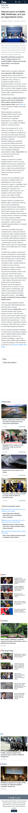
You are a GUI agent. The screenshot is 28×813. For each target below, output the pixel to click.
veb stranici (15, 344)
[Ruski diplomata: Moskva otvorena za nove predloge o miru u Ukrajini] (14, 510)
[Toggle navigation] (25, 1)
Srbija (3, 7)
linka (21, 104)
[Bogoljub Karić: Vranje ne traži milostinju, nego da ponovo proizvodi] (14, 436)
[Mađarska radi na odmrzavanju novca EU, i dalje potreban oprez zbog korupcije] (14, 521)
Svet (7, 7)
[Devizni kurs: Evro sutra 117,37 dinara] (14, 462)
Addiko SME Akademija (9, 362)
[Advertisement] (14, 384)
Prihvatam (14, 810)
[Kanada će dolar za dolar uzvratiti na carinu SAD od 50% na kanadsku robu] (14, 485)
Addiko (21, 344)
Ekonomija (22, 426)
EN (19, 2)
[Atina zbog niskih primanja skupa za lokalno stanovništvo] (14, 532)
